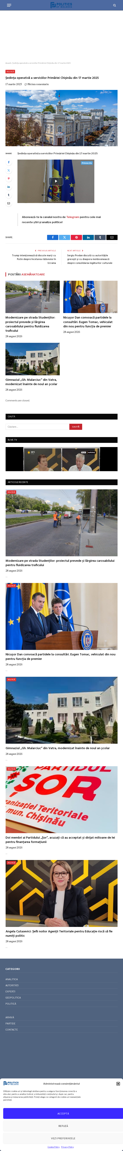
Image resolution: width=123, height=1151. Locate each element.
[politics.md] (61, 5)
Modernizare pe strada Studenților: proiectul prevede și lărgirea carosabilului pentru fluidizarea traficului (30, 324)
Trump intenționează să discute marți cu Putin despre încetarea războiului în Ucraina (34, 259)
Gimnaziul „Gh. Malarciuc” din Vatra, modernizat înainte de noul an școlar (31, 382)
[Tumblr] (8, 195)
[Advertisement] (61, 36)
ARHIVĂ (9, 1017)
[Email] (8, 203)
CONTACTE (11, 1029)
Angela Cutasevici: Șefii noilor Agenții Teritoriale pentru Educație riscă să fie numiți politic (59, 933)
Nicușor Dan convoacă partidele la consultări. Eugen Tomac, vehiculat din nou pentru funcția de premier (88, 322)
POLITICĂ (10, 72)
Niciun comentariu (38, 84)
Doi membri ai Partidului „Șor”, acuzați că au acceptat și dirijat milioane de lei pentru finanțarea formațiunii (60, 840)
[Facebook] (8, 162)
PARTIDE (10, 1023)
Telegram (72, 217)
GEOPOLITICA (13, 997)
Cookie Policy (54, 1147)
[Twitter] (8, 170)
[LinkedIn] (8, 187)
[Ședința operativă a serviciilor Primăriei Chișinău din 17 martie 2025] (61, 118)
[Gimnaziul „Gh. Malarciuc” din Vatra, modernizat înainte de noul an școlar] (32, 359)
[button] (118, 1083)
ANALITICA (11, 979)
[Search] (114, 5)
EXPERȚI (10, 991)
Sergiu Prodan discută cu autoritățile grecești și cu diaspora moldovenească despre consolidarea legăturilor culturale (89, 259)
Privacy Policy (67, 1147)
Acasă (8, 63)
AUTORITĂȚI (12, 985)
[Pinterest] (8, 178)
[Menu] (9, 5)
